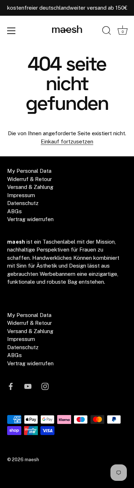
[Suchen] (106, 32)
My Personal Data (29, 171)
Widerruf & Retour (29, 179)
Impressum (21, 195)
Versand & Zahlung (30, 187)
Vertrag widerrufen (30, 219)
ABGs (14, 211)
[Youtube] (27, 385)
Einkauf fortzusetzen (67, 141)
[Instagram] (45, 385)
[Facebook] (10, 385)
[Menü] (11, 31)
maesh (67, 30)
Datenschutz (23, 203)
